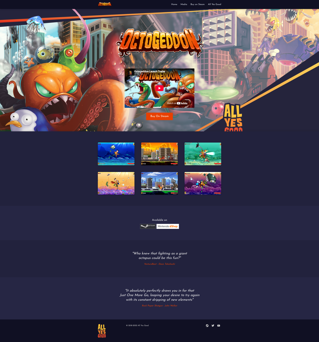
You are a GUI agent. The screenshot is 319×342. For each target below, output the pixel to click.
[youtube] (218, 326)
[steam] (207, 326)
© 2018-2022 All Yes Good (137, 326)
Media (184, 4)
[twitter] (213, 326)
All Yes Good (214, 4)
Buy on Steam (198, 4)
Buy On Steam (159, 116)
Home (174, 4)
